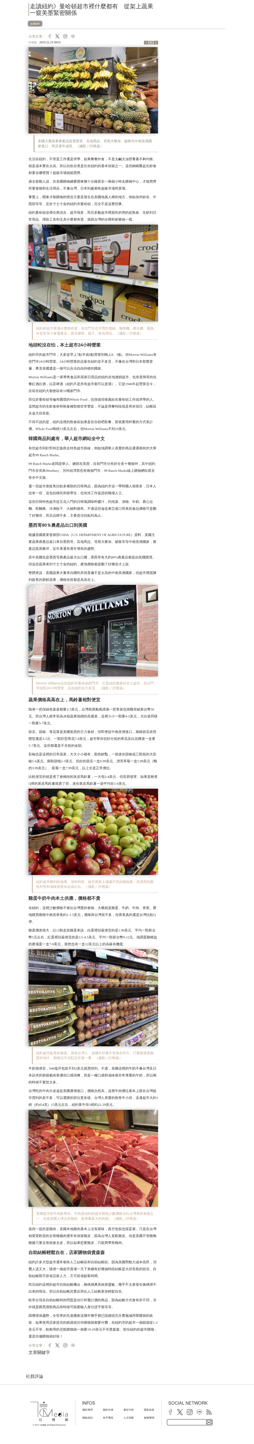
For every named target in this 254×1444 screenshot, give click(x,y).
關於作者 (108, 1409)
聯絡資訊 (87, 1417)
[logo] (49, 1411)
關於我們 (87, 1409)
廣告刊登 (128, 1409)
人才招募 (128, 1417)
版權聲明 (149, 1417)
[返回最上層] (242, 1432)
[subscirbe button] (209, 1422)
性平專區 (108, 1417)
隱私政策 (149, 1409)
